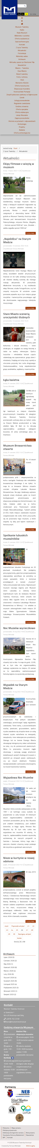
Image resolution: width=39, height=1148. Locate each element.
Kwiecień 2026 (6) (10, 967)
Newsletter (22, 65)
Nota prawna (30, 1133)
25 (17, 930)
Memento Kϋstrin (21, 82)
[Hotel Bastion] (19, 1101)
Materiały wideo (22, 56)
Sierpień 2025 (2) (10, 994)
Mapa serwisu (16, 1128)
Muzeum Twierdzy (22, 27)
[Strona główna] (22, 24)
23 (7, 930)
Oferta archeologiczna (22, 133)
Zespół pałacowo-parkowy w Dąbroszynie (21, 94)
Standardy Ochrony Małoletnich (13, 1135)
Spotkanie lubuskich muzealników (15, 537)
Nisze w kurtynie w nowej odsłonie (18, 859)
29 (9, 934)
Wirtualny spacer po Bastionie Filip (21, 62)
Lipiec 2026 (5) (9, 957)
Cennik (22, 97)
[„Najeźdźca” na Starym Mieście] (14, 259)
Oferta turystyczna (22, 85)
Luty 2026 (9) (9, 974)
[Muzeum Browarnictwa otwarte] (14, 466)
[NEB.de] (24, 1093)
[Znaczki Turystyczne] (19, 1118)
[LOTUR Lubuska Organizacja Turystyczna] (26, 1109)
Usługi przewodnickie (22, 100)
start (6, 926)
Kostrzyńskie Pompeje (22, 91)
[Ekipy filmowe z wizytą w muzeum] (14, 184)
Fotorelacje (22, 53)
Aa (19, 14)
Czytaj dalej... (30, 233)
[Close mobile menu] (22, 21)
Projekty (22, 127)
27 (27, 930)
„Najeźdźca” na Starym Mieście (17, 240)
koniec (19, 938)
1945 (22, 80)
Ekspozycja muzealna (22, 88)
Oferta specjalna (22, 109)
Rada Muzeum (22, 32)
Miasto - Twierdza (22, 68)
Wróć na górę (30, 1146)
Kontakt (22, 44)
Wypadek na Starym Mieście (15, 686)
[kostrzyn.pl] (10, 1093)
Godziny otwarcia (22, 106)
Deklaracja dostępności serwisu (13, 1133)
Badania (22, 130)
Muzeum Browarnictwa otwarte (17, 447)
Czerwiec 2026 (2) (10, 960)
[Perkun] (12, 1109)
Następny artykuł (24, 934)
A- (31, 14)
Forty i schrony (22, 77)
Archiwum (22, 59)
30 (14, 934)
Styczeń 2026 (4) (10, 977)
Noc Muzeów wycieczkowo (19, 628)
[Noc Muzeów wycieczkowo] (14, 645)
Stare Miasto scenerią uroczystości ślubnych (16, 315)
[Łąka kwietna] (14, 397)
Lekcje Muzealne (22, 115)
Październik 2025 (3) (11, 987)
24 (12, 930)
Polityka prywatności (10, 1130)
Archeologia (22, 124)
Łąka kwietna (11, 380)
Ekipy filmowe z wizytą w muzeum (18, 165)
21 (28, 926)
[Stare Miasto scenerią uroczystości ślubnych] (14, 334)
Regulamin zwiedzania (22, 103)
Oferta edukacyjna (22, 112)
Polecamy (6, 1128)
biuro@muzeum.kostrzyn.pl (16, 1021)
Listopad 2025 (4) (10, 984)
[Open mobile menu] (22, 18)
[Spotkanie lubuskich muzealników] (14, 556)
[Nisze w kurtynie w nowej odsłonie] (14, 879)
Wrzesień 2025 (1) (10, 991)
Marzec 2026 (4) (10, 970)
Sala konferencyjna (22, 41)
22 (33, 926)
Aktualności (22, 50)
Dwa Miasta (22, 71)
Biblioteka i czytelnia (22, 35)
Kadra (22, 29)
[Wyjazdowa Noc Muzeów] (14, 795)
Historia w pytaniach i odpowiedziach (21, 121)
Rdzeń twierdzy (22, 74)
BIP (4, 1137)
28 (32, 930)
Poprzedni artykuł (17, 926)
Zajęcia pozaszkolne (22, 118)
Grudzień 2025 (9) (10, 981)
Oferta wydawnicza (22, 38)
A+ (35, 14)
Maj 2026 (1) (8, 964)
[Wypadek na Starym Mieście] (14, 705)
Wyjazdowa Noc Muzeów (18, 777)
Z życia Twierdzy (22, 47)
